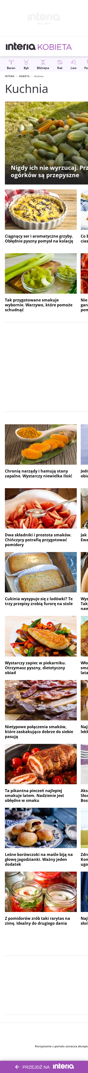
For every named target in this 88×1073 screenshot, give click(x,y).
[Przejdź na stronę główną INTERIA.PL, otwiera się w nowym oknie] (21, 46)
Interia (9, 76)
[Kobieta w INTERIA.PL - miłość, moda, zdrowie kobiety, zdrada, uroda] (55, 46)
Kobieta (24, 76)
